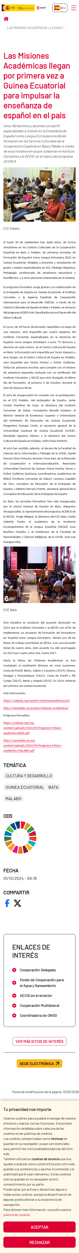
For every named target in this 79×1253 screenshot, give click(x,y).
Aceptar (39, 1227)
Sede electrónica (37, 1063)
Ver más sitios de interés (39, 1041)
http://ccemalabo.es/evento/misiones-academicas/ (36, 708)
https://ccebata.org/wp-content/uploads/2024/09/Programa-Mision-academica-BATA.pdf (32, 728)
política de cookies (16, 1215)
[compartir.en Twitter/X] (17, 903)
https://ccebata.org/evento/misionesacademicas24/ (36, 700)
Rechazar (39, 1242)
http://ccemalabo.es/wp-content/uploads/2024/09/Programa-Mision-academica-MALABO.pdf (32, 745)
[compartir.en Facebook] (7, 903)
